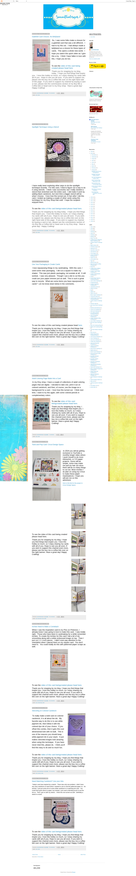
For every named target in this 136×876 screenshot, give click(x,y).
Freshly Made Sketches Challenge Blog (95, 279)
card (36, 95)
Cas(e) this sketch (94, 296)
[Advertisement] (59, 111)
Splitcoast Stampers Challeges (94, 375)
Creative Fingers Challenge (96, 242)
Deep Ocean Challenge (95, 348)
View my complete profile (94, 58)
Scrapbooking (93, 282)
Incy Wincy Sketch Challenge (94, 359)
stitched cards (93, 262)
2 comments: (51, 434)
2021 (92, 200)
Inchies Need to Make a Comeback (45, 627)
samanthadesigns (95, 49)
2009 (92, 219)
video (39, 95)
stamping (92, 231)
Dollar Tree (92, 238)
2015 (92, 211)
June (93, 162)
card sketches (93, 251)
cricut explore (93, 259)
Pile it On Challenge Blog (95, 325)
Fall (91, 276)
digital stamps (93, 245)
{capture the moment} (96, 131)
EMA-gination (94, 126)
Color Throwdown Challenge (94, 316)
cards (91, 233)
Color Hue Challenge (95, 339)
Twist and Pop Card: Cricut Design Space (48, 445)
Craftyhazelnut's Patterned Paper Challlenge (96, 240)
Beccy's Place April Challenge (96, 127)
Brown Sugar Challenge (95, 294)
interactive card (41, 618)
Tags (91, 260)
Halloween (92, 248)
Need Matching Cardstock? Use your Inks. (48, 781)
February (94, 167)
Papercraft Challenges (95, 367)
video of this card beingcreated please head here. (61, 208)
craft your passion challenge (96, 382)
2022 (92, 199)
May (93, 164)
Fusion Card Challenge (95, 351)
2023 (92, 197)
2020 (92, 202)
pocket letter (93, 387)
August (93, 158)
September (94, 156)
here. (80, 325)
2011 (92, 217)
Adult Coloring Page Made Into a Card (46, 378)
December (94, 155)
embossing (40, 702)
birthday (92, 236)
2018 (92, 206)
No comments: (52, 93)
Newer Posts (35, 854)
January (93, 169)
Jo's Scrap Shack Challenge (96, 305)
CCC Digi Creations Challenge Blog (94, 313)
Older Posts (83, 854)
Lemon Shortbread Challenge (94, 255)
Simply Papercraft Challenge (94, 372)
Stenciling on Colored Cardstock (44, 711)
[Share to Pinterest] (63, 93)
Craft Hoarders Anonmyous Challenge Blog (96, 298)
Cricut (91, 230)
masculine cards (93, 250)
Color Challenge (94, 338)
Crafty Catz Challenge (95, 341)
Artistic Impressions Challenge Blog (94, 334)
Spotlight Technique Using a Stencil (45, 127)
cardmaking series (94, 286)
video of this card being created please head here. (66, 67)
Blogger (73, 872)
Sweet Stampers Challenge (96, 376)
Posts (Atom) (40, 856)
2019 (92, 204)
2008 (92, 221)
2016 (92, 210)
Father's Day (93, 293)
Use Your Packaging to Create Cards (46, 264)
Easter (91, 266)
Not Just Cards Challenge (95, 322)
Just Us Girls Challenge (95, 280)
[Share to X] (60, 93)
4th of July (92, 332)
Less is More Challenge (95, 320)
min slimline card (94, 385)
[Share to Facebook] (62, 93)
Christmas (92, 234)
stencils (39, 773)
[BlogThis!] (59, 93)
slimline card (93, 288)
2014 (92, 213)
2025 (92, 151)
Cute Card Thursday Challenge (94, 344)
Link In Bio (92, 36)
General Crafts (93, 303)
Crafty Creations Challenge (96, 300)
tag (91, 290)
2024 (92, 153)
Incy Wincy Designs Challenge (94, 357)
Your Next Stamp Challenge (96, 329)
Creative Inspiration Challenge (94, 285)
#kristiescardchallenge (95, 307)
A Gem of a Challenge (95, 309)
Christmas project (94, 246)
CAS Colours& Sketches (95, 336)
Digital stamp (93, 350)
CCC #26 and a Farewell (95, 141)
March (93, 166)
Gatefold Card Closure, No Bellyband (46, 37)
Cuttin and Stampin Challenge (94, 346)
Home (59, 854)
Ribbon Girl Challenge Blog (96, 326)
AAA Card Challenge (94, 311)
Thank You (92, 257)
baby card (92, 381)
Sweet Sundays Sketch (95, 379)
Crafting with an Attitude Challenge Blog (95, 269)
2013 (92, 215)
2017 (92, 208)
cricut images (93, 253)
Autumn (92, 291)
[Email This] (57, 93)
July (93, 160)
